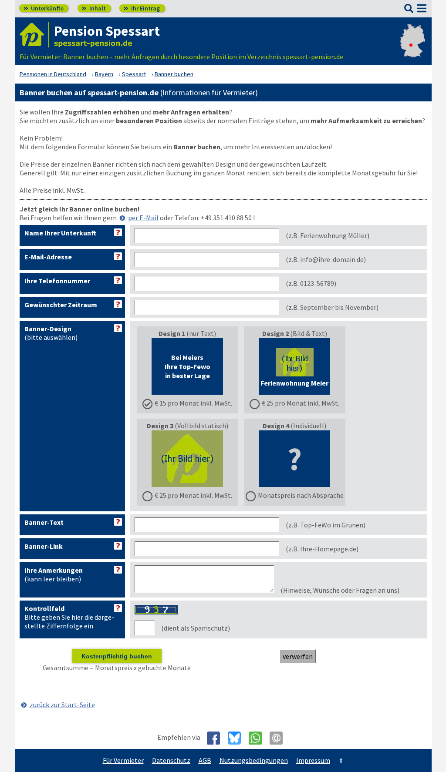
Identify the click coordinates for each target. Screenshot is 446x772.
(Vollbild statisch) (190, 460)
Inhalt (94, 8)
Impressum (313, 760)
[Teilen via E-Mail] (279, 738)
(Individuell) (301, 460)
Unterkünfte (44, 8)
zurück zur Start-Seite (62, 704)
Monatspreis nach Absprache (301, 495)
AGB (205, 760)
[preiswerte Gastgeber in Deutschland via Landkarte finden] (412, 48)
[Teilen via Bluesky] (237, 738)
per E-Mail (143, 217)
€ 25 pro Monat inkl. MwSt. (300, 403)
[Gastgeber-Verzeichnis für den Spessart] (34, 34)
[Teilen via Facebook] (216, 738)
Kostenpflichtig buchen (116, 656)
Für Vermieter (123, 760)
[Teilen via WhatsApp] (258, 738)
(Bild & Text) (299, 368)
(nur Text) (193, 368)
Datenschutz (171, 760)
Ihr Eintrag (142, 8)
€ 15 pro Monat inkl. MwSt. (193, 403)
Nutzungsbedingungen (254, 760)
